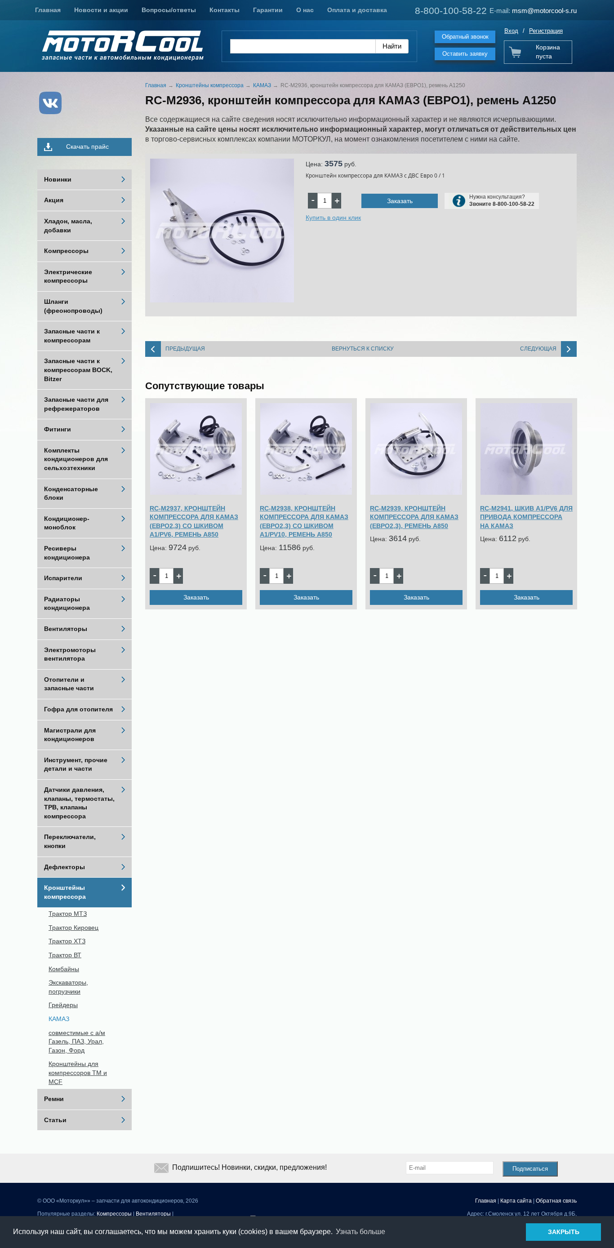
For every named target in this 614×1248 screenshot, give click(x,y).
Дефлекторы (64, 866)
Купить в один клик (333, 217)
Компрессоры (66, 250)
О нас (305, 9)
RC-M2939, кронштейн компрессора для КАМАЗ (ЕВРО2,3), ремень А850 (414, 517)
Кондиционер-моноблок (66, 523)
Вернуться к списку (363, 349)
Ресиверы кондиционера (67, 553)
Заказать (400, 200)
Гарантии (268, 9)
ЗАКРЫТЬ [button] (563, 1231)
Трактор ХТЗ (67, 941)
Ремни (54, 1098)
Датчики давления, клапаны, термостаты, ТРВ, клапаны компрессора (79, 803)
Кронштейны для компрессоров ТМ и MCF (78, 1072)
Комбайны (64, 969)
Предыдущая (185, 349)
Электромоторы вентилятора (70, 654)
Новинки (57, 179)
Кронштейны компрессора (65, 892)
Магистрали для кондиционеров (70, 735)
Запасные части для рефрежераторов (76, 404)
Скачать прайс (87, 146)
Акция (53, 200)
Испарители (63, 578)
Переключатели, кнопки (70, 841)
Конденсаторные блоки (71, 493)
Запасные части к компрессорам (72, 336)
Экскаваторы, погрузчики (68, 987)
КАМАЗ (59, 1018)
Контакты (224, 9)
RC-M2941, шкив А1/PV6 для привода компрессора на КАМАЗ (526, 517)
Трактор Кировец (73, 927)
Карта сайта (516, 1201)
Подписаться (530, 1168)
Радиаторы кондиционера (67, 603)
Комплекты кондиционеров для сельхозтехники (76, 459)
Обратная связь (556, 1201)
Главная (48, 9)
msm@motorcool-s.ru (544, 10)
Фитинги (57, 429)
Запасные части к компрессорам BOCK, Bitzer (78, 369)
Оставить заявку (465, 53)
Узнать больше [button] (360, 1231)
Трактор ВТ (65, 955)
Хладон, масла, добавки (68, 226)
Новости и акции (101, 9)
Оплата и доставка (357, 9)
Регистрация (546, 30)
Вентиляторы (65, 628)
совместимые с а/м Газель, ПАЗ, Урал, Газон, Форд (77, 1041)
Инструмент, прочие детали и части (75, 764)
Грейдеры (63, 1004)
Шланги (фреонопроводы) (73, 306)
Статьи (55, 1120)
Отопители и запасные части (69, 684)
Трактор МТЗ (68, 913)
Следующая (538, 349)
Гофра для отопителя (78, 709)
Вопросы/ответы (169, 9)
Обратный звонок (465, 36)
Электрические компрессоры (68, 276)
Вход (511, 30)
